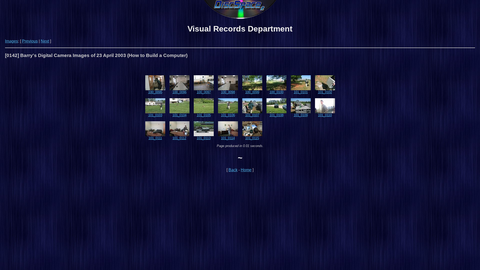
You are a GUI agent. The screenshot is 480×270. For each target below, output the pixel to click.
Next (45, 41)
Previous (30, 41)
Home (246, 170)
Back (233, 170)
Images (11, 41)
